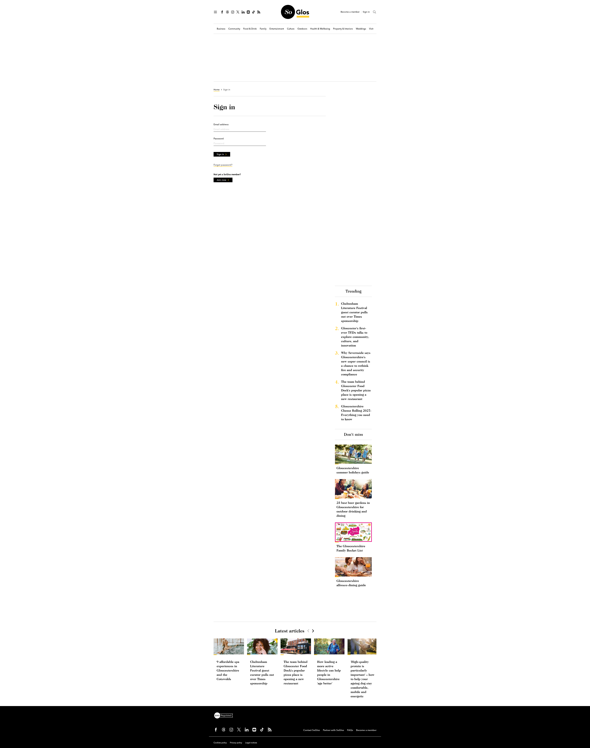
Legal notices (251, 742)
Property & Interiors (343, 29)
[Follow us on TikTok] (253, 12)
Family (263, 29)
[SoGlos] (295, 12)
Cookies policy (220, 742)
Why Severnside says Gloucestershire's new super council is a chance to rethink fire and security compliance (355, 363)
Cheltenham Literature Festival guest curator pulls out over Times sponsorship (354, 312)
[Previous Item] (308, 630)
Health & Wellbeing (320, 29)
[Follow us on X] (238, 12)
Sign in (366, 12)
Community (234, 29)
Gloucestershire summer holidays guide (352, 470)
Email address (221, 124)
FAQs (350, 730)
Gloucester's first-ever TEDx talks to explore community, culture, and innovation (355, 336)
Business (221, 29)
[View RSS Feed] (259, 12)
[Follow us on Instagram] (232, 12)
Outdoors (302, 29)
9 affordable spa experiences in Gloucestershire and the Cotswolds (228, 670)
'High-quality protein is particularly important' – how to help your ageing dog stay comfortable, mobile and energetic (362, 679)
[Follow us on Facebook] (222, 12)
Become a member (350, 12)
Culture (290, 29)
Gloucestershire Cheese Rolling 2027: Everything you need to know (356, 412)
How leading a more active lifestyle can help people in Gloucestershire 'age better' (329, 672)
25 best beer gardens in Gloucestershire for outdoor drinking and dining (353, 509)
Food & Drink (250, 29)
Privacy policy (236, 742)
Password (219, 138)
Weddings (361, 29)
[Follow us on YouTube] (248, 12)
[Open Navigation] (215, 12)
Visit (371, 29)
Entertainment (276, 29)
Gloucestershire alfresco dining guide (351, 583)
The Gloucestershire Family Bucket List (350, 548)
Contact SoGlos (311, 730)
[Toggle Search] (374, 12)
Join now (221, 179)
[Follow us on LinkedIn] (243, 12)
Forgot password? (223, 164)
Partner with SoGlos (333, 730)
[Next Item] (313, 630)
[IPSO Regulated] (225, 715)
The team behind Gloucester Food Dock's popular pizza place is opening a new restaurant (356, 390)
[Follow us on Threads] (227, 12)
